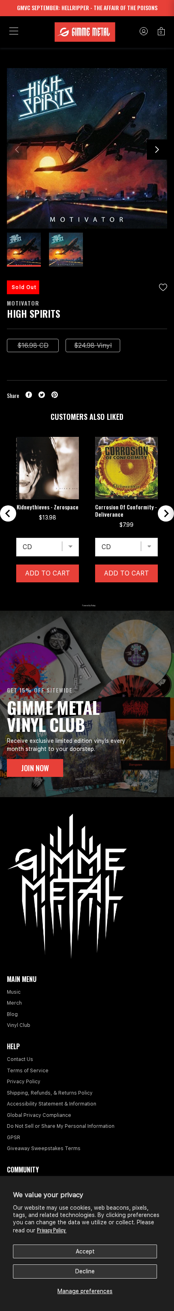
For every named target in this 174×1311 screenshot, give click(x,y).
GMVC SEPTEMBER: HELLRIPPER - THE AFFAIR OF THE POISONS (87, 7)
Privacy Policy (23, 1081)
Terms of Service (28, 1071)
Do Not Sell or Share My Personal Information (61, 1126)
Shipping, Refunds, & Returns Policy (50, 1093)
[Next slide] (166, 513)
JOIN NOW (35, 768)
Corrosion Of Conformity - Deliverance (126, 510)
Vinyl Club (18, 1025)
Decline (85, 1271)
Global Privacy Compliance (39, 1115)
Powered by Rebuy (87, 605)
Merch (14, 1003)
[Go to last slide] (8, 513)
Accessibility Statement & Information (51, 1104)
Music (14, 992)
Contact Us (20, 1059)
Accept (85, 1251)
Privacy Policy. (51, 1229)
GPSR (13, 1137)
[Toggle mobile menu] (14, 32)
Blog (12, 1014)
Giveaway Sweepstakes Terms (44, 1148)
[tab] (66, 595)
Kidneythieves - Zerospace (48, 507)
